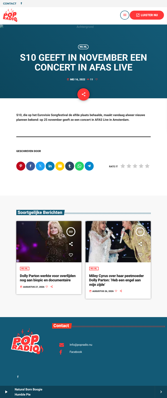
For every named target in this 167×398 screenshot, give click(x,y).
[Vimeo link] (10, 15)
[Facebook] (21, 3)
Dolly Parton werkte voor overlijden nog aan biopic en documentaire (48, 278)
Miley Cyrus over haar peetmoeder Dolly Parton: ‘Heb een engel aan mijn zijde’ (116, 280)
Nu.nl (83, 46)
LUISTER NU (147, 15)
